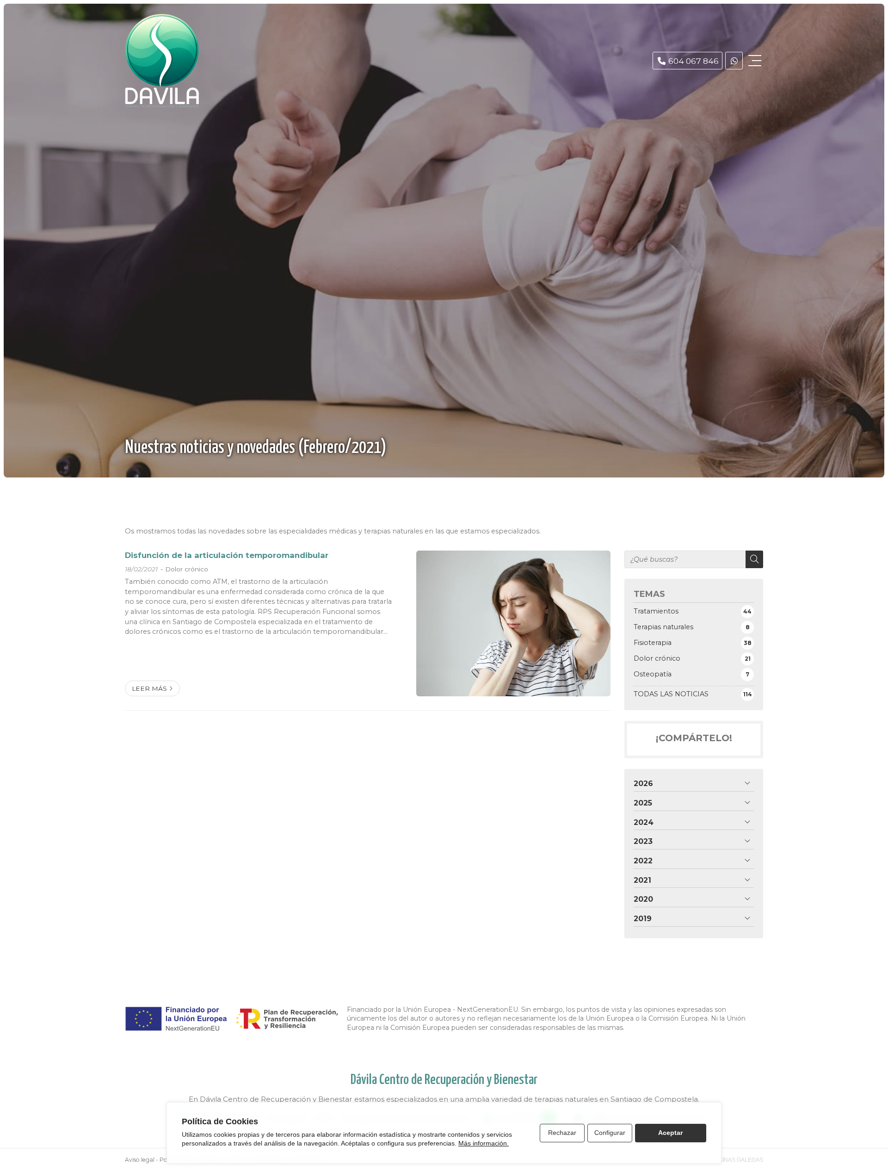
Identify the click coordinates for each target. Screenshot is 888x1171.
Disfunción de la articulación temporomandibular (226, 555)
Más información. (483, 1143)
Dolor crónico (186, 569)
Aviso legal (139, 1159)
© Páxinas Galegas (734, 1160)
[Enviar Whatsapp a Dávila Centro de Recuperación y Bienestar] (734, 60)
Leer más (149, 688)
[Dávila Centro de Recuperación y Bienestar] (162, 60)
